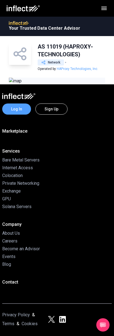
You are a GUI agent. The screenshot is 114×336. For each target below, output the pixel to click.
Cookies (30, 323)
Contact (10, 282)
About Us (11, 233)
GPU (6, 198)
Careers (9, 241)
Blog (6, 264)
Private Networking (20, 183)
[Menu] (104, 8)
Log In (16, 109)
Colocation (12, 175)
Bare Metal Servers (21, 160)
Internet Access (17, 167)
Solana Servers (17, 206)
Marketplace (14, 131)
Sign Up (51, 109)
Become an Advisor (21, 248)
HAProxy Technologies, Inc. (77, 69)
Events (8, 256)
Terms (8, 323)
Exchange (11, 191)
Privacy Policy (16, 314)
